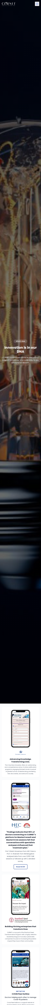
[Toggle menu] (37, 4)
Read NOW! (20, 867)
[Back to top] (35, 999)
